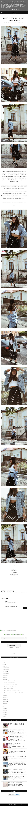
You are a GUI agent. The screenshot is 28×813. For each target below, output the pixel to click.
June (5, 679)
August (5, 675)
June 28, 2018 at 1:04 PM (10, 602)
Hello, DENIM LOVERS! (8, 688)
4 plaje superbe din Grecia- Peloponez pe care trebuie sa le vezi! (17, 764)
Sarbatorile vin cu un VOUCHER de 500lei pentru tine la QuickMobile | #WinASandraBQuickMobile (16, 738)
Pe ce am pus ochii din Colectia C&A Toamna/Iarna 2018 (13, 692)
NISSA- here (15, 574)
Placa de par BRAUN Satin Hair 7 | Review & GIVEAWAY (16, 724)
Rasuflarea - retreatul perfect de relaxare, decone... (12, 686)
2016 (4, 708)
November (6, 669)
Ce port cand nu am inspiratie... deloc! (10, 684)
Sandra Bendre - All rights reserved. (14, 804)
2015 (4, 710)
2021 (4, 660)
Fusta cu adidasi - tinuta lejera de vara (10, 680)
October (5, 671)
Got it (17, 9)
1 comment (21, 22)
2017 (4, 706)
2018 (4, 666)
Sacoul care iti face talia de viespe (9, 682)
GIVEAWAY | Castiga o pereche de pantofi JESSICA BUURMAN (17, 757)
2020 (4, 662)
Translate (17, 647)
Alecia (6, 601)
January (5, 703)
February (5, 701)
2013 (4, 714)
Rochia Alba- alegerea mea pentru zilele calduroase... (12, 690)
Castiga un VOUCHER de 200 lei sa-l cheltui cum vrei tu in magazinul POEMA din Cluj (17, 771)
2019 (4, 664)
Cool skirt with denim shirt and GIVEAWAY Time (17, 777)
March (5, 699)
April (5, 697)
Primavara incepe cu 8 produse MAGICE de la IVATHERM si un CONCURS (15, 784)
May (5, 695)
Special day (11, 750)
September (6, 673)
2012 (4, 716)
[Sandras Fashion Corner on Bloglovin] (14, 795)
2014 (4, 712)
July (5, 677)
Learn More (12, 9)
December (6, 667)
